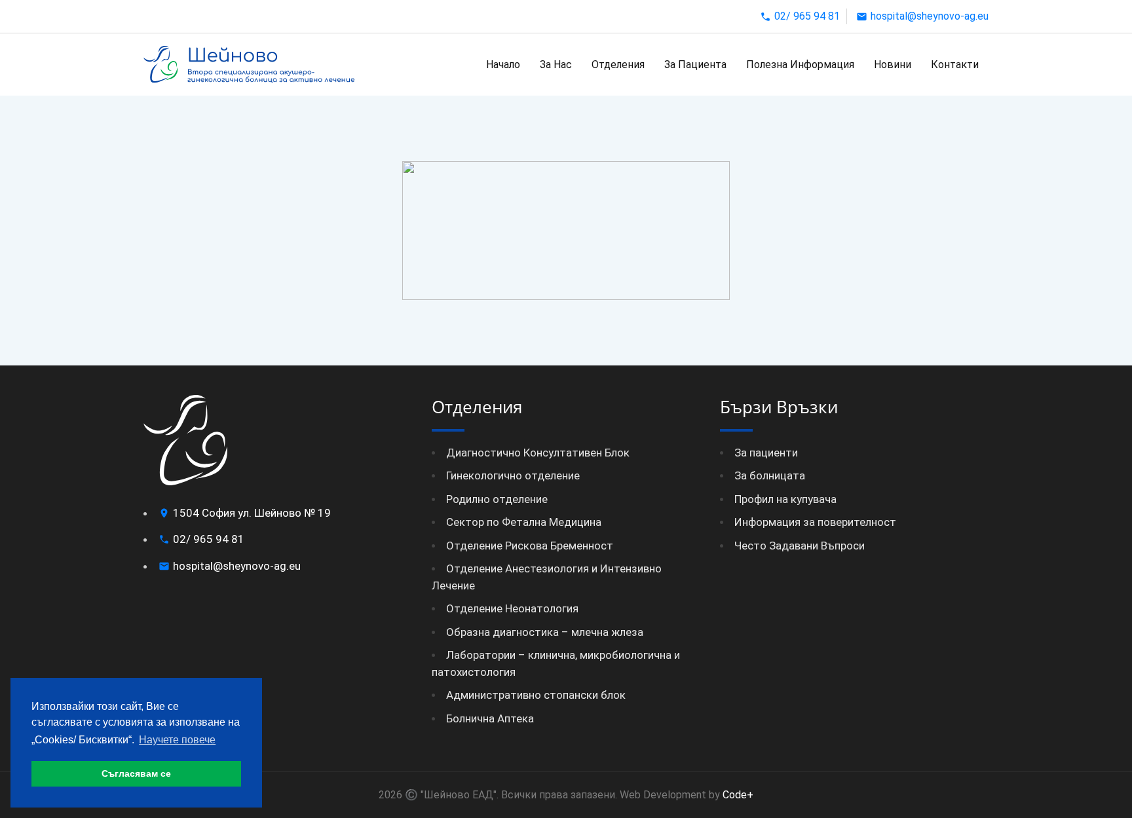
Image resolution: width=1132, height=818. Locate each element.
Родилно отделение (497, 499)
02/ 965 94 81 (807, 16)
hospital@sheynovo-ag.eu (930, 16)
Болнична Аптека (490, 718)
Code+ (736, 795)
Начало (503, 64)
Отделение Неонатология (512, 608)
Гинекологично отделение (513, 475)
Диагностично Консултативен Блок (538, 452)
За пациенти (766, 452)
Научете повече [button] (177, 739)
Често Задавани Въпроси (799, 545)
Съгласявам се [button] (136, 773)
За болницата (769, 475)
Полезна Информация (800, 64)
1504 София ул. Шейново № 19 (252, 512)
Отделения (618, 64)
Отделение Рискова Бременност (529, 545)
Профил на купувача (785, 499)
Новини (892, 64)
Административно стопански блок (536, 694)
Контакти (955, 64)
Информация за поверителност (815, 522)
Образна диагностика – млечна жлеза (544, 632)
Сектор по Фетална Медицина (523, 522)
